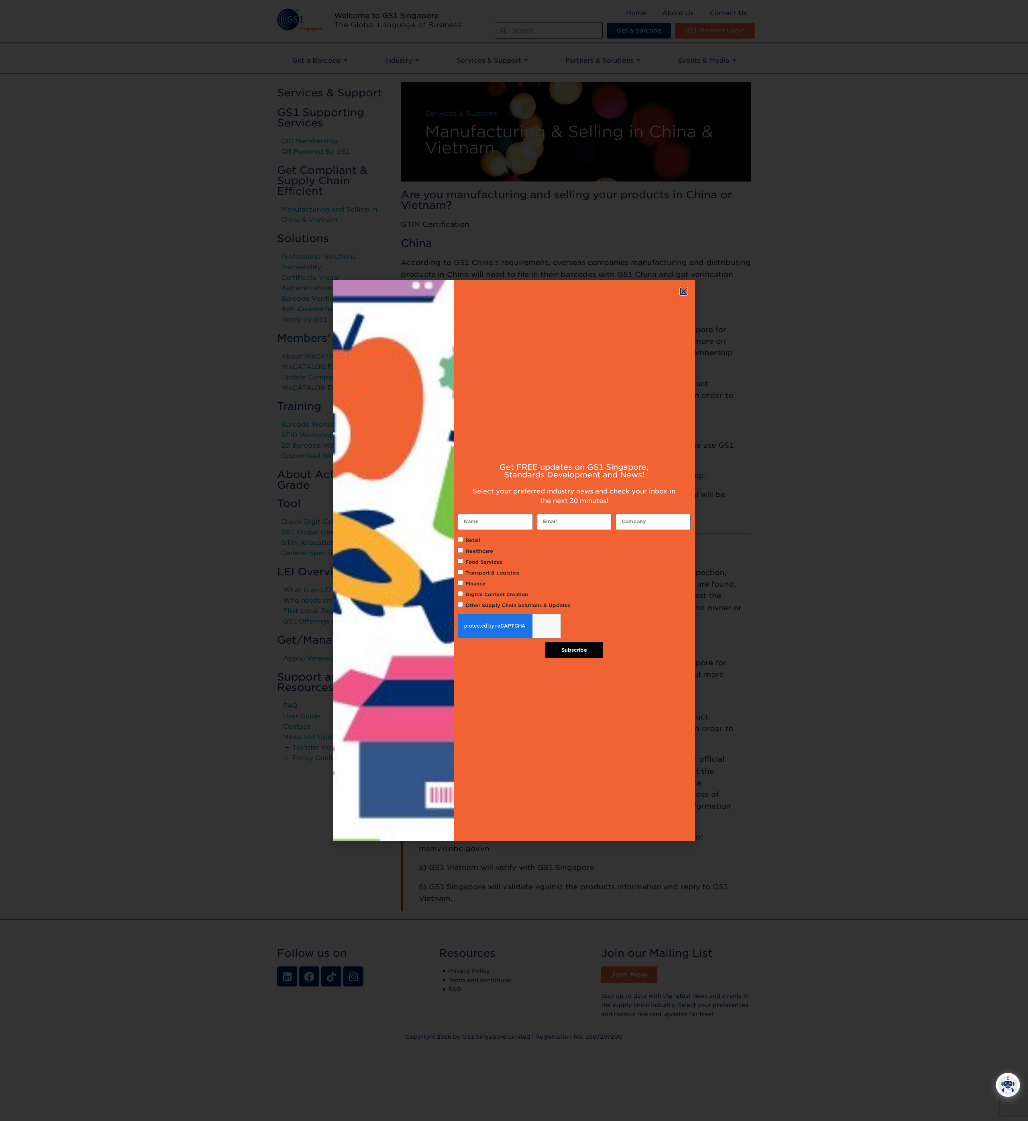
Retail (472, 540)
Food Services (483, 562)
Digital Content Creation (496, 594)
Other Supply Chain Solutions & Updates (517, 605)
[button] (684, 291)
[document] (514, 560)
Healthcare (479, 551)
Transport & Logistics (492, 573)
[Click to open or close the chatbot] (1008, 1085)
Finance (475, 584)
